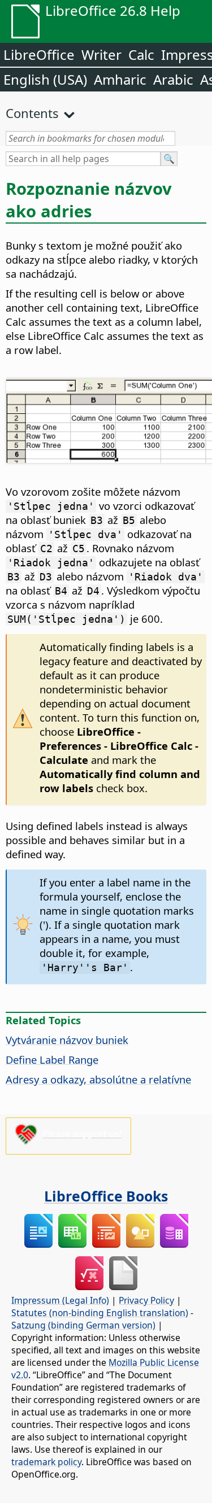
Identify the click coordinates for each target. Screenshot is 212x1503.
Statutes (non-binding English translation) (99, 1313)
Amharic (120, 79)
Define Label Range (52, 1059)
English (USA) (45, 79)
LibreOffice (39, 54)
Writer (101, 54)
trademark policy (46, 1462)
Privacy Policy (146, 1300)
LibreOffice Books (106, 1195)
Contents (32, 112)
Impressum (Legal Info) (60, 1300)
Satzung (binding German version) (83, 1325)
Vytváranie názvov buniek (67, 1040)
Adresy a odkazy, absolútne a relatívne (98, 1079)
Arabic (173, 79)
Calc (141, 54)
